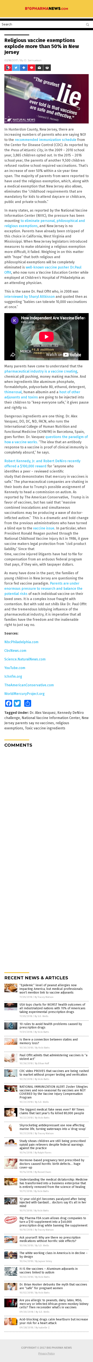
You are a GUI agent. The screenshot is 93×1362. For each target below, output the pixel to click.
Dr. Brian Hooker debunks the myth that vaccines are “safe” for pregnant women (53, 1286)
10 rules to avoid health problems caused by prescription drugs (50, 1026)
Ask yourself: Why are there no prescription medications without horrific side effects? (49, 1239)
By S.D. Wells (41, 1016)
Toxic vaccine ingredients (45, 728)
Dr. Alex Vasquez (43, 713)
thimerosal (13, 392)
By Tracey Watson (44, 997)
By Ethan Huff (42, 1063)
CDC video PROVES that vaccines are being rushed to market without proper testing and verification (54, 1072)
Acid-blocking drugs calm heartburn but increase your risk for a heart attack (53, 1321)
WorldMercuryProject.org (24, 694)
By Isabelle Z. (42, 1327)
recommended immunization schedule (45, 140)
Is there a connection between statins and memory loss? (48, 1041)
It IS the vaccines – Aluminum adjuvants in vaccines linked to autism (48, 1270)
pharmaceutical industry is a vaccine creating (40, 371)
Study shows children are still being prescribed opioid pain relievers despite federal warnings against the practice (52, 1144)
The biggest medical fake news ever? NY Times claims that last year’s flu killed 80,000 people (51, 1111)
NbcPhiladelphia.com (21, 642)
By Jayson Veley (43, 1261)
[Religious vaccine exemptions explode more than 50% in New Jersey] (46, 9)
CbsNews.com (15, 651)
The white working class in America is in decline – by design (53, 1255)
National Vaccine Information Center (51, 718)
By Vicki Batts (42, 1032)
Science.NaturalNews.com (25, 659)
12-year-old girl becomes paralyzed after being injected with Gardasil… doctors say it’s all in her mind (52, 1202)
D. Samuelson (33, 60)
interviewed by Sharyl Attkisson (29, 297)
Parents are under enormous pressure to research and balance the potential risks (43, 588)
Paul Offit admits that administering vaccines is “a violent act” (53, 1057)
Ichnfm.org (13, 676)
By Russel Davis (43, 1172)
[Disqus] (46, 805)
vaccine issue (43, 528)
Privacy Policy (46, 1353)
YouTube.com (14, 668)
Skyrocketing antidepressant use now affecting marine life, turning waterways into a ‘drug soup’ (52, 1127)
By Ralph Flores (43, 1152)
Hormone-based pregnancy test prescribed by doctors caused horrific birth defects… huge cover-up (51, 1163)
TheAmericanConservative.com (29, 685)
